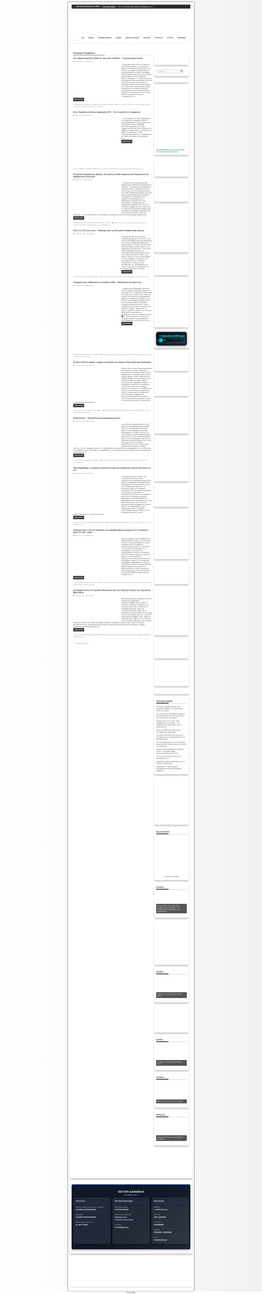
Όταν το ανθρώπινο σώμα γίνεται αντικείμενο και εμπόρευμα (168, 731)
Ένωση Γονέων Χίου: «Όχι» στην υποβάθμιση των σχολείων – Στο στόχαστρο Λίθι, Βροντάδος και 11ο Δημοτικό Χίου (169, 724)
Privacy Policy (131, 1292)
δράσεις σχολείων (131, 635)
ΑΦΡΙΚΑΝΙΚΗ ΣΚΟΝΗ (116, 410)
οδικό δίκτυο (143, 522)
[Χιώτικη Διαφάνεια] (134, 32)
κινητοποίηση (139, 277)
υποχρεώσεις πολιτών (79, 356)
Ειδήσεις (91, 38)
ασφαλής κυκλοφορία (114, 522)
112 (118, 104)
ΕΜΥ (123, 410)
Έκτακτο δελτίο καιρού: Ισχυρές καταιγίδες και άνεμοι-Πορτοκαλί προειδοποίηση (112, 362)
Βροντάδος (111, 635)
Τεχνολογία (158, 38)
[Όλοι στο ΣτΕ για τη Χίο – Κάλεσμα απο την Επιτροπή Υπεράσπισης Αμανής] (96, 237)
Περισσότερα (78, 99)
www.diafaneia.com (122, 1227)
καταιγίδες (141, 410)
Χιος (141, 169)
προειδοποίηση (85, 412)
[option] (171, 903)
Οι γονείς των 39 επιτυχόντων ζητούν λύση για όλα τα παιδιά (170, 910)
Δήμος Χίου (119, 354)
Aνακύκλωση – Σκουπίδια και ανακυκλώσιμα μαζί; (96, 418)
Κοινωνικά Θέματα (104, 38)
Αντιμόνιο (121, 223)
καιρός (128, 410)
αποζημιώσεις (129, 223)
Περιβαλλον (87, 104)
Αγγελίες (170, 38)
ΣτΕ (145, 277)
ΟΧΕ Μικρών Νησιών (145, 582)
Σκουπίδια (76, 462)
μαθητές (140, 635)
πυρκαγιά (125, 169)
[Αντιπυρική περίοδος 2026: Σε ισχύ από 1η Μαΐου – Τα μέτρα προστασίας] (96, 65)
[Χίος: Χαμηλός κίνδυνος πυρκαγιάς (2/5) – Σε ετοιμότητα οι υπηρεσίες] (96, 119)
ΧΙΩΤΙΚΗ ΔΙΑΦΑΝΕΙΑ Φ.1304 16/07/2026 (169, 149)
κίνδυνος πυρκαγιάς (102, 169)
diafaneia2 (89, 61)
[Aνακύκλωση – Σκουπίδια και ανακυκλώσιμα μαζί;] (96, 425)
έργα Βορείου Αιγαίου (124, 582)
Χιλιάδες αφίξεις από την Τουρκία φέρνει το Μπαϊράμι (171, 1100)
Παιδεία (80, 635)
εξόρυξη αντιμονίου (117, 277)
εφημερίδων (176, 876)
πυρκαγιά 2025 (91, 225)
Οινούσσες (135, 582)
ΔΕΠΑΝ (115, 582)
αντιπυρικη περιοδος (126, 104)
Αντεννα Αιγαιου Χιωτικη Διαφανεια (167, 151)
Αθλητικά (146, 38)
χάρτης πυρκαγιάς (133, 169)
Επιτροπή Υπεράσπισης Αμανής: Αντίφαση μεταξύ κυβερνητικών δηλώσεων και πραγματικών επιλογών (111, 175)
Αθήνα (104, 277)
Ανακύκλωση (105, 460)
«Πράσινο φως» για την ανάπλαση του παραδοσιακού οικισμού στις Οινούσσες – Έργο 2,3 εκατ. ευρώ (111, 531)
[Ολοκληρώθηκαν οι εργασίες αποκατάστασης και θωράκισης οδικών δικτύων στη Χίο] (96, 477)
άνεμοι (107, 410)
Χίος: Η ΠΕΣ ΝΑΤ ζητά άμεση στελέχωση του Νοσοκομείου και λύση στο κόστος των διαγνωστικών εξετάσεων (170, 716)
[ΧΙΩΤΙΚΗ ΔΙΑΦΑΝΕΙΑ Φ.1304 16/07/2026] (171, 117)
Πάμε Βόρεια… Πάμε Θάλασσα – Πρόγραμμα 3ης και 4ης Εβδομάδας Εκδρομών (168, 769)
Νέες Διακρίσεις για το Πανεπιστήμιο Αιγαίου (169, 1063)
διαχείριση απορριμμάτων (127, 460)
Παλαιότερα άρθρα (82, 643)
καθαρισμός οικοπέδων (130, 354)
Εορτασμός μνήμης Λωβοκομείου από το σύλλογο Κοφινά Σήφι (170, 762)
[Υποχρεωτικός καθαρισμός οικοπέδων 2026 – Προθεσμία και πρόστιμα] (96, 289)
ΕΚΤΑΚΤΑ (77, 104)
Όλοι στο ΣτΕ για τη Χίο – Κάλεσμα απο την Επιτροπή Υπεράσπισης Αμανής (108, 230)
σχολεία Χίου (77, 637)
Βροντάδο (125, 522)
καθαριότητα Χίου (141, 460)
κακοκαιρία (133, 410)
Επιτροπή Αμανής (129, 277)
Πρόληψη (84, 106)
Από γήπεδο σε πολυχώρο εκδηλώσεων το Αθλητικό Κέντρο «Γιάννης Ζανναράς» (170, 1138)
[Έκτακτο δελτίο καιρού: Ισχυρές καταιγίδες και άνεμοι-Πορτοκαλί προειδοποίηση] (96, 369)
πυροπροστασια (102, 225)
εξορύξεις (137, 223)
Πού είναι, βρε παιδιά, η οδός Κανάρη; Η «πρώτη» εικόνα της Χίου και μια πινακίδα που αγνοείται (171, 744)
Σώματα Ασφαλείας (132, 38)
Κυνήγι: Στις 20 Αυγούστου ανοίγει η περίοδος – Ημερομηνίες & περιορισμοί (170, 995)
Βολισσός (104, 635)
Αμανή (115, 223)
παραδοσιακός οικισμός (80, 584)
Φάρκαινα (76, 524)
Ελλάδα (118, 38)
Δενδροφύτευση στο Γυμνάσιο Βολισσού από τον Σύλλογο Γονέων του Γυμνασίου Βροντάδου (111, 591)
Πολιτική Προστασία (115, 169)
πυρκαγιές (91, 106)
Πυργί (149, 522)
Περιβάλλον (95, 104)
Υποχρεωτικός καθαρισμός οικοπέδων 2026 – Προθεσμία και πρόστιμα (107, 282)
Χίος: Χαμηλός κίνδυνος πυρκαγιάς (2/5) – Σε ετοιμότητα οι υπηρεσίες (107, 112)
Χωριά (95, 582)
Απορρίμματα (114, 460)
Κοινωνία (83, 223)
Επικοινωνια (181, 38)
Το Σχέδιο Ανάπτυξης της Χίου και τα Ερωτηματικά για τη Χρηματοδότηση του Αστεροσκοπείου (170, 737)
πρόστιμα (141, 354)
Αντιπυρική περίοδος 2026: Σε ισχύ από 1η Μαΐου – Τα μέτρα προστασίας (108, 58)
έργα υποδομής (133, 522)
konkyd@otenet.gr (160, 1240)
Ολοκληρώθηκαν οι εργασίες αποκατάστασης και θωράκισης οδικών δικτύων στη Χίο (112, 469)
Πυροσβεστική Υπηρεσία (106, 104)
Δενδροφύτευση (120, 635)
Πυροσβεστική (99, 106)
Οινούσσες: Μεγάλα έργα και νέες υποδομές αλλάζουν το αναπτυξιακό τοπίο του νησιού (151, 7)
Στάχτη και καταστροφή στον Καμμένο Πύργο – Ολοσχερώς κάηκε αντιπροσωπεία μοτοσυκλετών (170, 751)
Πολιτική (107, 223)
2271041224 (158, 1232)
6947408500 (167, 1232)
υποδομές (92, 584)
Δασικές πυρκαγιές (139, 104)
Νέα (82, 38)
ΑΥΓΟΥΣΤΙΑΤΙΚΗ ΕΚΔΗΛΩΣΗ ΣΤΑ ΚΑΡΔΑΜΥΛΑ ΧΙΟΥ (168, 757)
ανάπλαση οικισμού (106, 582)
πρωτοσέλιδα (168, 876)
